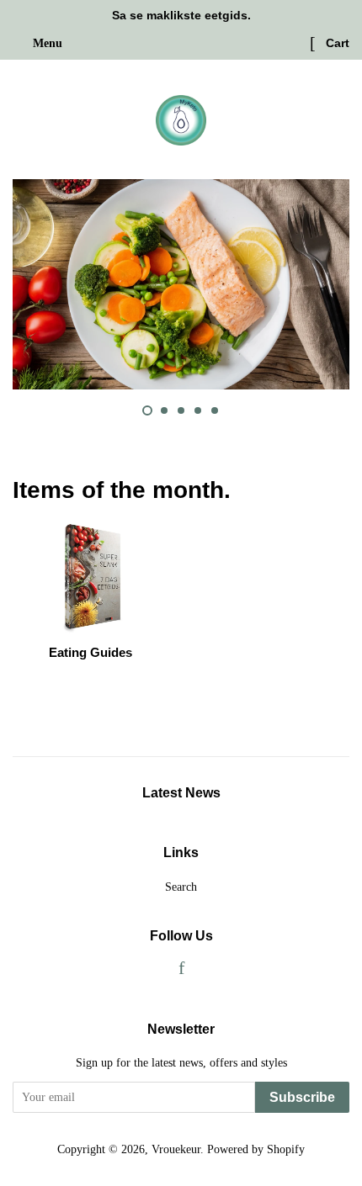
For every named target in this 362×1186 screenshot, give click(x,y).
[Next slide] (255, 410)
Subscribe (302, 1097)
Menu (45, 43)
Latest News (181, 793)
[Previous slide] (106, 410)
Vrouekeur (176, 1149)
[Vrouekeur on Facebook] (181, 970)
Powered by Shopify (256, 1149)
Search (181, 886)
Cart (335, 43)
